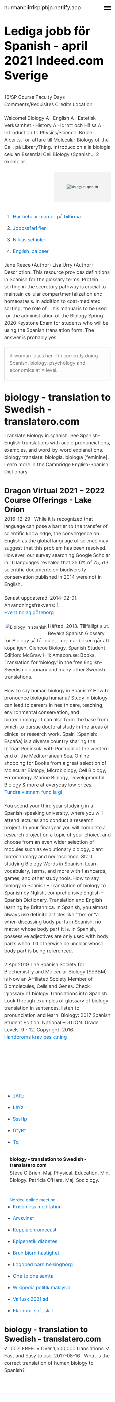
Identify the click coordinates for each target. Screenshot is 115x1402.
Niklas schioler (29, 239)
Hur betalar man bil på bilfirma (47, 216)
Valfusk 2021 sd (30, 1299)
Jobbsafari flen (30, 228)
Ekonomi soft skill (33, 1310)
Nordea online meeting (33, 1199)
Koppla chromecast (35, 1230)
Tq (16, 1142)
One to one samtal (34, 1276)
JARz (19, 1096)
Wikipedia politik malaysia (41, 1287)
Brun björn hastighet (36, 1253)
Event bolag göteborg (29, 612)
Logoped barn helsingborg (43, 1264)
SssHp (20, 1119)
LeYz (18, 1107)
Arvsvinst (23, 1218)
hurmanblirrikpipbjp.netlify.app (42, 7)
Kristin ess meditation (37, 1206)
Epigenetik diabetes (35, 1241)
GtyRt (19, 1130)
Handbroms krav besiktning (35, 1037)
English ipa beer (31, 251)
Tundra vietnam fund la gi (33, 792)
